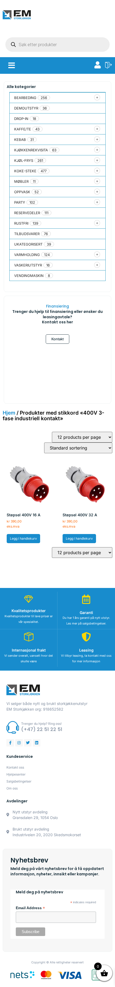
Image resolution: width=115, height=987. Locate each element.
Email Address (30, 908)
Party (19, 202)
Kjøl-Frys (23, 160)
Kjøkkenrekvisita (31, 150)
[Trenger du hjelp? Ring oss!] (12, 727)
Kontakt (57, 339)
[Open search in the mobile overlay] (57, 44)
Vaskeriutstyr (28, 265)
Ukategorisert (28, 244)
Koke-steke (25, 171)
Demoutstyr (26, 108)
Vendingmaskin (29, 275)
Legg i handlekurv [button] (23, 538)
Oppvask (22, 192)
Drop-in (21, 118)
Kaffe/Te (22, 129)
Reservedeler (27, 213)
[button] (11, 65)
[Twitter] (28, 743)
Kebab (20, 139)
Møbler (21, 181)
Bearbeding (25, 98)
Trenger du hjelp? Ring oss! (41, 724)
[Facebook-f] (10, 743)
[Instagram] (19, 743)
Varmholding (27, 255)
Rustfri (21, 223)
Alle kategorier (21, 86)
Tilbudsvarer (27, 234)
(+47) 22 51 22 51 (41, 729)
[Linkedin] (36, 743)
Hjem (9, 413)
